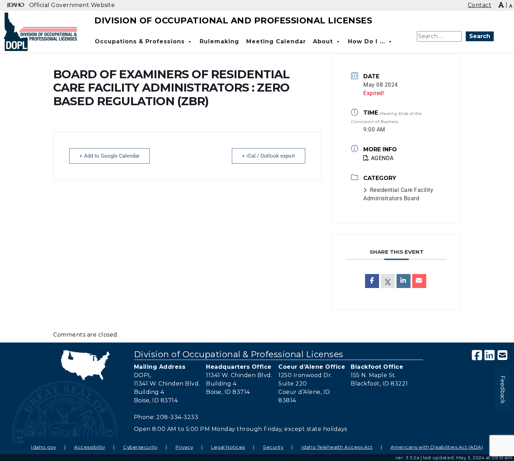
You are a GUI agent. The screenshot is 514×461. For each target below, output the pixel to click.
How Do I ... (366, 41)
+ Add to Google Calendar (109, 156)
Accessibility (89, 447)
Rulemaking (219, 41)
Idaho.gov (43, 447)
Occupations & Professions (140, 41)
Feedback (502, 390)
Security (273, 447)
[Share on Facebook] (372, 281)
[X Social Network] (388, 281)
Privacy (184, 447)
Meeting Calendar (276, 41)
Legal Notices (228, 447)
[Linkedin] (404, 281)
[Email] (419, 281)
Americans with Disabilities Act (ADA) (437, 447)
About (323, 41)
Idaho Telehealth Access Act (337, 447)
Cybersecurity (140, 447)
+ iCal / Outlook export (268, 156)
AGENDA (382, 158)
